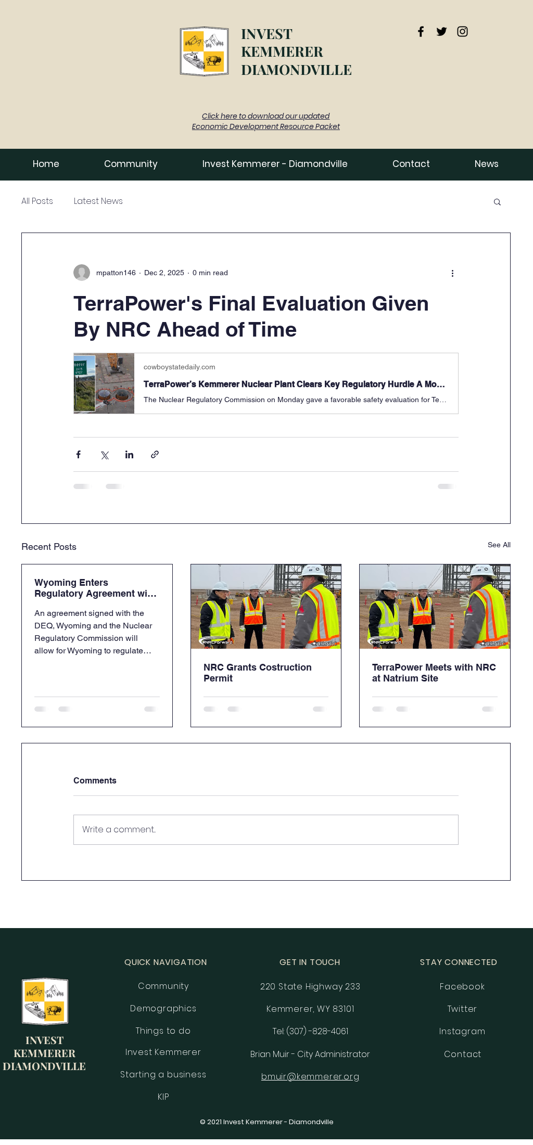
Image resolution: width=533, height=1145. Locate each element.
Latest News (98, 201)
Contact (463, 1054)
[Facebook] (421, 31)
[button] (486, 164)
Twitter (463, 1009)
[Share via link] (155, 454)
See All (499, 545)
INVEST (267, 33)
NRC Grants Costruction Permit (258, 673)
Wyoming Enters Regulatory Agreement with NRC (95, 588)
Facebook (462, 987)
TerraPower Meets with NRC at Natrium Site (434, 673)
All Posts (37, 201)
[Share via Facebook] (78, 454)
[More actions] (452, 272)
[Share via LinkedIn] (129, 454)
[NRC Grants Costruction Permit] (266, 606)
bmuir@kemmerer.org (310, 1077)
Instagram (462, 1031)
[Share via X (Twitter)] (104, 454)
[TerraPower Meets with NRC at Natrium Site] (435, 606)
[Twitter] (442, 31)
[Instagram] (462, 31)
